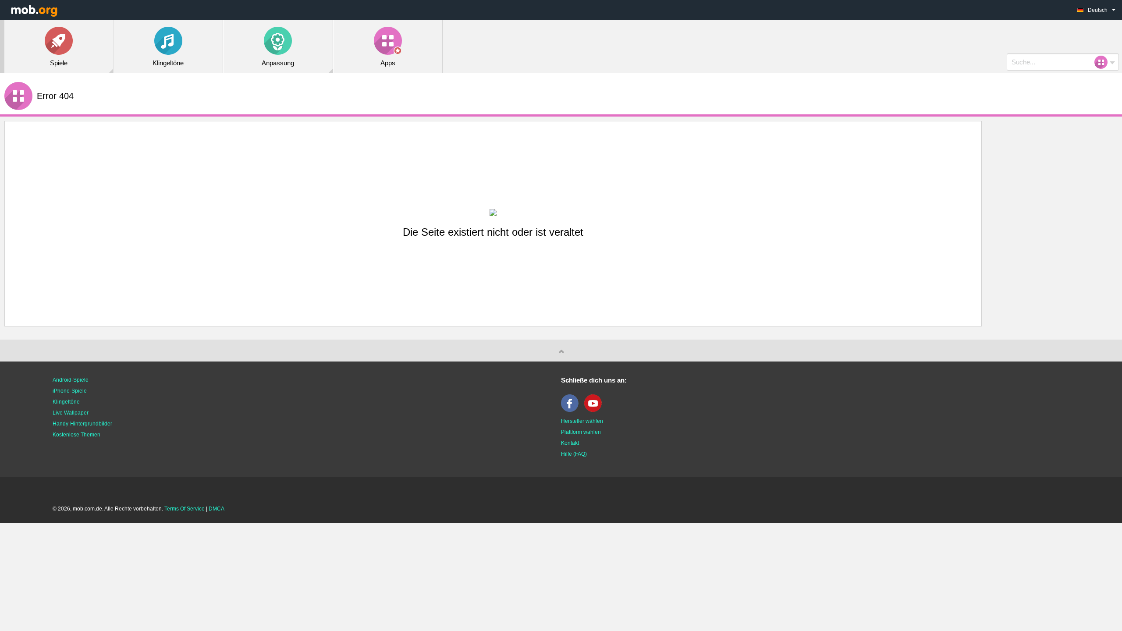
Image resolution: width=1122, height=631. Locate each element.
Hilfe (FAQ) (574, 454)
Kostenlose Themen (76, 435)
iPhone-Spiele (70, 391)
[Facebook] (572, 410)
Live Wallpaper (71, 413)
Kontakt (570, 443)
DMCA (216, 509)
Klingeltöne (66, 402)
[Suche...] (1103, 62)
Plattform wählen (581, 432)
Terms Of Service (184, 509)
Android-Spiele (71, 380)
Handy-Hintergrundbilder (82, 424)
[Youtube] (595, 410)
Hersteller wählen (582, 421)
